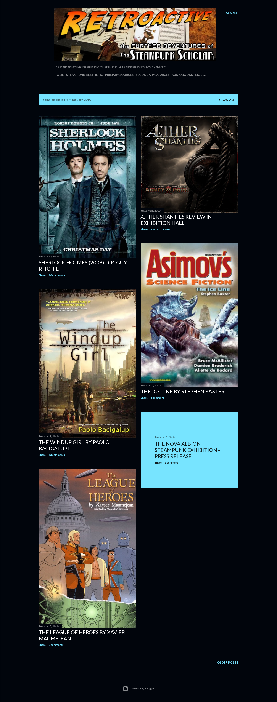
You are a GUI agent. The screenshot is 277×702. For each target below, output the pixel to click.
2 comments (56, 644)
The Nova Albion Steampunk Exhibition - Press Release (187, 449)
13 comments (57, 454)
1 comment (157, 397)
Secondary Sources (152, 75)
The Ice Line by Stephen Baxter (183, 391)
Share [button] (42, 275)
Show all (226, 99)
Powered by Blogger (142, 688)
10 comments (57, 275)
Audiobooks (182, 75)
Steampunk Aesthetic (84, 75)
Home (59, 75)
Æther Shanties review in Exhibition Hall (176, 219)
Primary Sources (119, 75)
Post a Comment (161, 229)
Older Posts (227, 662)
